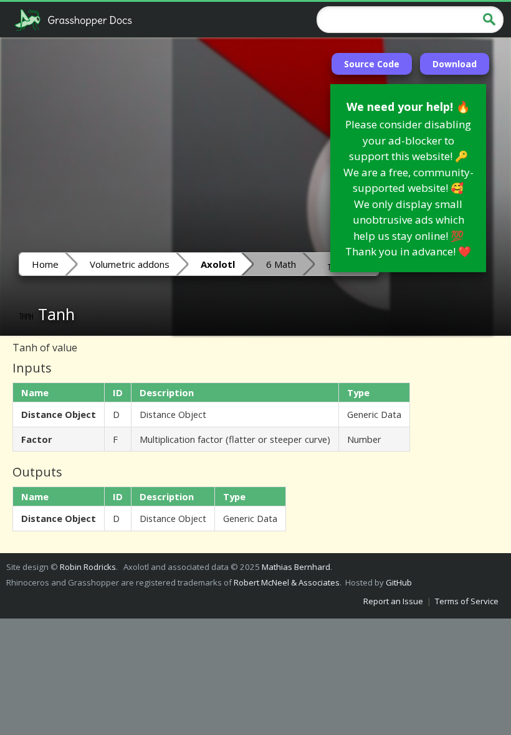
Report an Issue (393, 601)
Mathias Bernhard (296, 566)
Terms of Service (467, 601)
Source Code (371, 64)
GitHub (399, 582)
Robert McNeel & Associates (287, 582)
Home (45, 264)
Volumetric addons (130, 264)
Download (454, 64)
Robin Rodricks (88, 566)
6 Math (281, 264)
